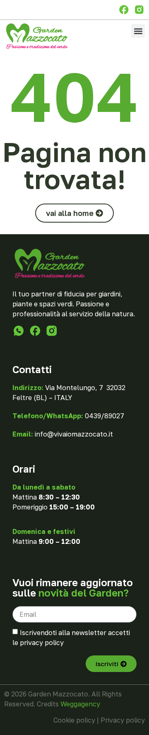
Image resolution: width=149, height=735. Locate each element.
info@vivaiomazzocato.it (74, 434)
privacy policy (42, 642)
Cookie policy (74, 720)
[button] (138, 31)
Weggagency (80, 704)
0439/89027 (104, 416)
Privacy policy (123, 720)
